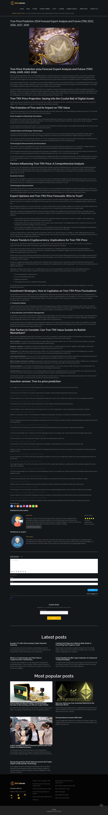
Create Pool (84, 8)
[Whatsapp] (33, 506)
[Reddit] (17, 506)
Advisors (35, 780)
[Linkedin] (21, 506)
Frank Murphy (29, 536)
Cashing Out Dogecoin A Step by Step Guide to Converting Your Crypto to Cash (73, 644)
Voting (34, 8)
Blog (28, 8)
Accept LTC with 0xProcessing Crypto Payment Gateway (28, 644)
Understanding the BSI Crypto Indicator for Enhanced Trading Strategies (76, 659)
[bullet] (23, 572)
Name (12, 577)
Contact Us (94, 8)
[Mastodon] (27, 506)
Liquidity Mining (45, 8)
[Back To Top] (101, 806)
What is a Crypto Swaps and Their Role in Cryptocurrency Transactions (26, 659)
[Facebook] (11, 506)
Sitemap (54, 809)
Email (12, 582)
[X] (14, 506)
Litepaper (44, 780)
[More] (36, 506)
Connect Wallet (72, 8)
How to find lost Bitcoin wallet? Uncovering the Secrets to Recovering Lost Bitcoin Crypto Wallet (29, 704)
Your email (43, 610)
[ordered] (21, 572)
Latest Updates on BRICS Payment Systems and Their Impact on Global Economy (31, 746)
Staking (61, 8)
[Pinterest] (24, 506)
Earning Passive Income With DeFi (69, 718)
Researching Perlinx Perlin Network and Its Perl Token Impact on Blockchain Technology (31, 763)
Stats (54, 8)
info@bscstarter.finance (20, 791)
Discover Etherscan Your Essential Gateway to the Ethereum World (75, 704)
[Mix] (30, 506)
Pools (22, 8)
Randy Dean (29, 515)
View (39, 780)
